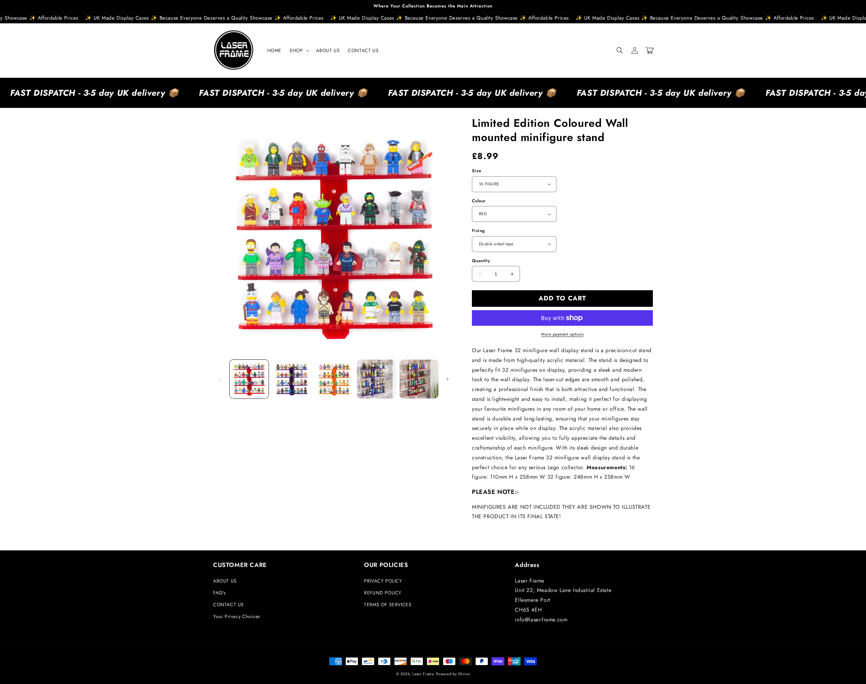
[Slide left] (220, 379)
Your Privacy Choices (236, 616)
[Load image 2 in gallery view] (291, 379)
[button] (299, 50)
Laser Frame (423, 674)
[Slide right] (447, 379)
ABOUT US (225, 580)
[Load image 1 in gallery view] (249, 379)
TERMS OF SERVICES (387, 604)
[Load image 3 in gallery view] (334, 379)
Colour (478, 201)
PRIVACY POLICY (383, 580)
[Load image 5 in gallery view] (419, 379)
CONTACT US (228, 604)
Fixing (478, 230)
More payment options (562, 334)
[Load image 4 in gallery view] (376, 379)
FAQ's (219, 592)
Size (476, 170)
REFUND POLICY (383, 592)
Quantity (481, 260)
